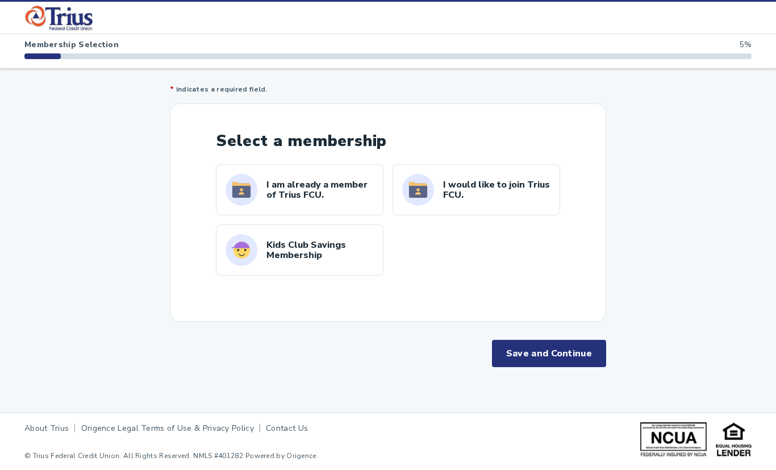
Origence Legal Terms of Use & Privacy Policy (167, 428)
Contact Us (287, 428)
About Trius (46, 428)
